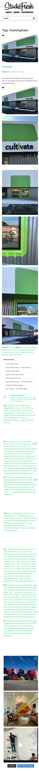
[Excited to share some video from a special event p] (21, 565)
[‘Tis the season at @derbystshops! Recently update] (21, 637)
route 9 (10, 354)
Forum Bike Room (12, 364)
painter (30, 352)
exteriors (12, 347)
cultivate (14, 350)
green (13, 352)
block (28, 347)
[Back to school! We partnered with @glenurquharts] (21, 709)
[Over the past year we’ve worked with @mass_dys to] (21, 457)
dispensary (21, 350)
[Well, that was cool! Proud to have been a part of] (21, 601)
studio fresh (18, 354)
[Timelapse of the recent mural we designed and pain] (21, 745)
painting (5, 354)
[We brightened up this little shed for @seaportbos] (21, 421)
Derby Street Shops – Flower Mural (18, 367)
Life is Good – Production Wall (16, 389)
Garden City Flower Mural (15, 374)
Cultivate (7, 66)
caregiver (34, 347)
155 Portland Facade (13, 378)
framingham (6, 352)
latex (18, 352)
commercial (6, 350)
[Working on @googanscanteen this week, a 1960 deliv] (21, 529)
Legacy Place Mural (13, 371)
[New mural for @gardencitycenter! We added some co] (21, 673)
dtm (27, 350)
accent (23, 347)
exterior (32, 350)
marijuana (23, 352)
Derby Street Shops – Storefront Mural (19, 382)
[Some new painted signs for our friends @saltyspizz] (21, 493)
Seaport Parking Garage (14, 385)
